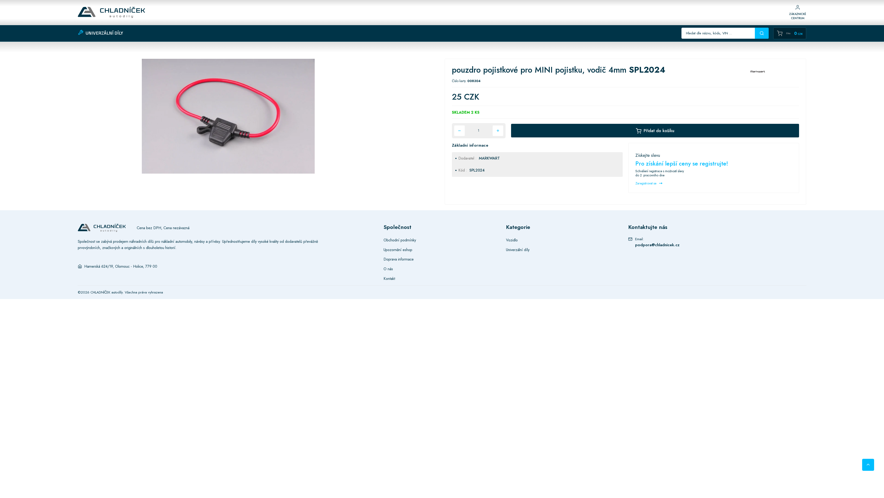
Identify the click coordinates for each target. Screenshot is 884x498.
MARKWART (489, 158)
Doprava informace (399, 259)
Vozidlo (512, 240)
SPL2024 (477, 170)
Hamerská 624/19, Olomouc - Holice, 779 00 (120, 266)
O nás (388, 269)
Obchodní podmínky (400, 240)
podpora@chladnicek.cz (657, 245)
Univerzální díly (517, 249)
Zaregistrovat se (646, 183)
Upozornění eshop (398, 249)
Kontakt (389, 278)
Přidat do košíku (659, 130)
